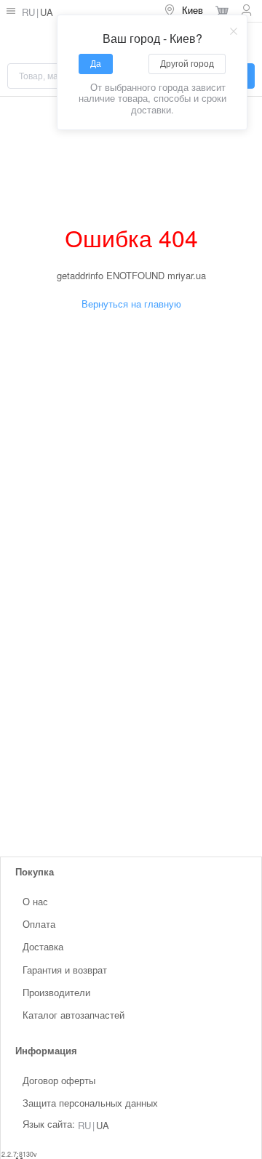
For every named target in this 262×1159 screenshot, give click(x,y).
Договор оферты (59, 1080)
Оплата (39, 924)
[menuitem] (183, 11)
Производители (56, 992)
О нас (35, 901)
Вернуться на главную (131, 303)
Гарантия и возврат (65, 969)
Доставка (43, 946)
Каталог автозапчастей (73, 1015)
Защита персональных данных (90, 1103)
